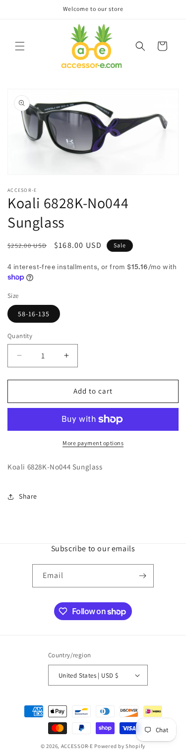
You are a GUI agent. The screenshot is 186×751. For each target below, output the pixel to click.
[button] (20, 46)
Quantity (19, 336)
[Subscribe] (142, 575)
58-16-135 (34, 313)
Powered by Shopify (119, 746)
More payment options (93, 443)
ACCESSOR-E (77, 746)
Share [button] (28, 496)
